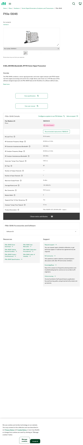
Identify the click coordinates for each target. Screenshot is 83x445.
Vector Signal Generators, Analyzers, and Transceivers (38, 8)
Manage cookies (24, 440)
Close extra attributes (39, 216)
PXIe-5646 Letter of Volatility (29, 255)
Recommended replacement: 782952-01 (56, 131)
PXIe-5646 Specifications (12, 259)
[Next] (41, 53)
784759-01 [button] (6, 24)
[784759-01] (25, 53)
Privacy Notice (9, 430)
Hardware (17, 8)
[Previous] (22, 53)
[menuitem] (73, 4)
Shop (10, 8)
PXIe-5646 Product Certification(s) (10, 255)
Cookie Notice (22, 430)
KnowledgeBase (49, 265)
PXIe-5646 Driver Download (10, 245)
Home (5, 8)
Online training (49, 276)
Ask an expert (71, 116)
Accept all (35, 441)
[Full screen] (57, 45)
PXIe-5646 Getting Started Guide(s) (10, 250)
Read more (6, 84)
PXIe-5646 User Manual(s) (28, 245)
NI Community (49, 256)
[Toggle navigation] (12, 3)
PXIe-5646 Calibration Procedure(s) (29, 250)
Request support (49, 245)
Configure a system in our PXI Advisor (50, 116)
